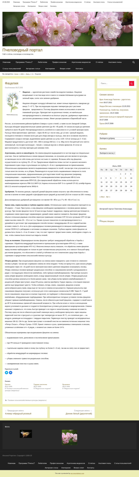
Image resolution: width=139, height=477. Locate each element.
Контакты (53, 6)
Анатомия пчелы (99, 2)
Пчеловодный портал (22, 50)
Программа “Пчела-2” (30, 2)
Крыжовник (66, 384)
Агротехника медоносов (74, 2)
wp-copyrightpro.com (77, 473)
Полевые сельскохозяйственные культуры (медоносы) (27, 400)
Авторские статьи (19, 6)
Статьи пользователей (114, 2)
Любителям (44, 2)
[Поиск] (131, 83)
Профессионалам (57, 2)
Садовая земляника (40, 384)
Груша (102, 123)
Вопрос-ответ (43, 6)
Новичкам (16, 2)
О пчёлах (87, 2)
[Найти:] (117, 83)
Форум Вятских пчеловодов (110, 106)
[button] (67, 29)
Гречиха (7, 384)
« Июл (102, 197)
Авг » (108, 197)
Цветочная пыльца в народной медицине (116, 117)
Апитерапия (32, 6)
